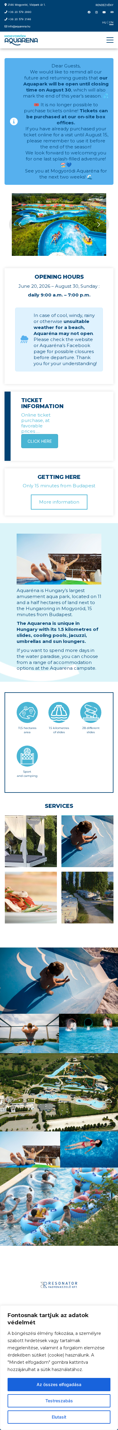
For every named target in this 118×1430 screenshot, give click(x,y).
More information (59, 502)
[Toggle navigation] (110, 40)
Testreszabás (59, 1400)
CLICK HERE (40, 441)
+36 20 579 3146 (19, 19)
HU (104, 22)
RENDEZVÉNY (104, 5)
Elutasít (59, 1416)
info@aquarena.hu (19, 26)
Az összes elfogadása (59, 1384)
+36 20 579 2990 (19, 12)
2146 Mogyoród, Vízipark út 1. (26, 4)
